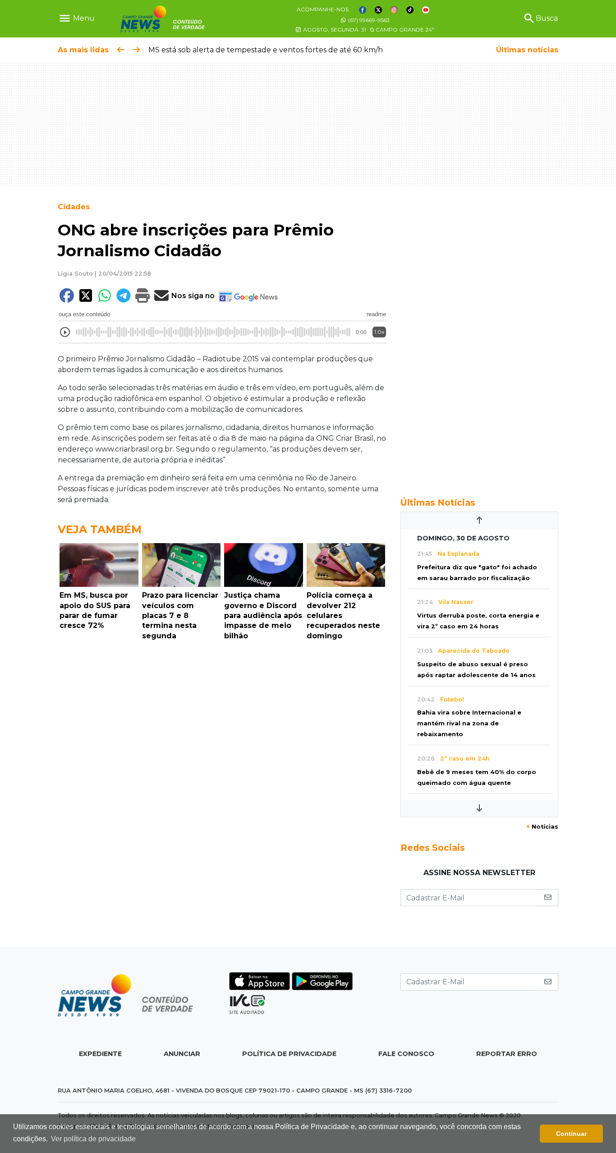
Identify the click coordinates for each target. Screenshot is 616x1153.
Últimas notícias (527, 50)
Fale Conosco (406, 1054)
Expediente (100, 1054)
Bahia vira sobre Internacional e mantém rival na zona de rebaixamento (469, 723)
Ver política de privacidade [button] (93, 1139)
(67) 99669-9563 (368, 20)
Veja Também (100, 529)
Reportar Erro (506, 1054)
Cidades (74, 207)
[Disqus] (222, 768)
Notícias (542, 826)
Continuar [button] (571, 1133)
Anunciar (182, 1054)
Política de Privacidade (289, 1054)
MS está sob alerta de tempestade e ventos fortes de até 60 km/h (265, 50)
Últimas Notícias (437, 502)
